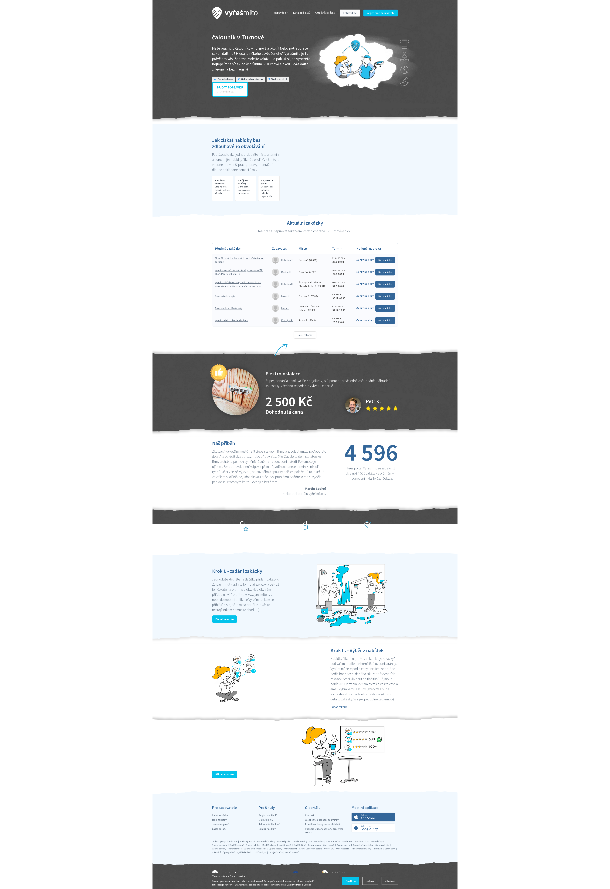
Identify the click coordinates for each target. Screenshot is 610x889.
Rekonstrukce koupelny (361, 848)
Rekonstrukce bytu (225, 296)
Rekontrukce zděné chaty (228, 308)
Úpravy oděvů (229, 852)
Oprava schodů (235, 848)
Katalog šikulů (301, 12)
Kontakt (309, 815)
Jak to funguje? (220, 824)
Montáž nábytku (253, 845)
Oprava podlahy (219, 848)
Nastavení (370, 881)
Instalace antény (300, 841)
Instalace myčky (333, 841)
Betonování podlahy (266, 841)
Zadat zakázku (220, 815)
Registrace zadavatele (381, 13)
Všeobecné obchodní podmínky (322, 819)
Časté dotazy (219, 828)
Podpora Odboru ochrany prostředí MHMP (324, 830)
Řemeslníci (378, 848)
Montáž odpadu (269, 845)
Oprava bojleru (314, 845)
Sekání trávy (390, 848)
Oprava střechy (275, 848)
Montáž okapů (285, 845)
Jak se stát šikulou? (269, 824)
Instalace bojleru (316, 841)
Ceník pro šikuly (267, 828)
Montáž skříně (300, 845)
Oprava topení (290, 848)
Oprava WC (329, 848)
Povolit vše (351, 881)
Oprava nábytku (382, 845)
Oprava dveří (328, 845)
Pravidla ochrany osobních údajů (322, 824)
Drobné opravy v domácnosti (224, 841)
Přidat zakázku (224, 619)
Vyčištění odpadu (244, 852)
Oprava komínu (343, 845)
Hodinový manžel (247, 841)
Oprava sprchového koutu (255, 848)
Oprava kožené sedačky (363, 845)
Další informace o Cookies (299, 885)
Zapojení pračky (276, 852)
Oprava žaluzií (342, 848)
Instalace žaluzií (362, 841)
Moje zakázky (219, 819)
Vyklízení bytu (260, 852)
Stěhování (216, 852)
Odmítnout (390, 881)
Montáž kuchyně (237, 845)
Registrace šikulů (268, 815)
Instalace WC (347, 841)
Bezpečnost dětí (291, 852)
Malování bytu (377, 841)
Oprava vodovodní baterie (310, 848)
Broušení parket (284, 841)
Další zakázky (305, 334)
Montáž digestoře (219, 845)
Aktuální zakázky (325, 12)
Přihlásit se (350, 13)
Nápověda (280, 12)
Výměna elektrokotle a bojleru (231, 320)
